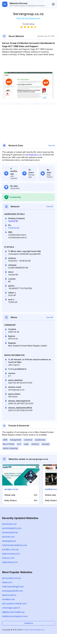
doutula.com (8, 536)
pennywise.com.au (11, 578)
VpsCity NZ (13, 221)
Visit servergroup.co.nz (28, 18)
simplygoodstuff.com (12, 590)
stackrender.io (9, 595)
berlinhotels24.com (11, 528)
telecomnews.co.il (11, 553)
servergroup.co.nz (34, 155)
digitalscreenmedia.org (13, 612)
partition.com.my (10, 549)
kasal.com (7, 582)
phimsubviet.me (10, 532)
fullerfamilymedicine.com (14, 545)
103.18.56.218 (13, 228)
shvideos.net (8, 599)
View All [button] (51, 145)
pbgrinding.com (10, 562)
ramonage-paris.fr (11, 607)
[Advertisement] (28, 64)
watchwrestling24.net (12, 586)
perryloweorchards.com (14, 603)
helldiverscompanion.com (15, 616)
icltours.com (8, 558)
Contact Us (28, 623)
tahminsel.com (9, 524)
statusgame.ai (9, 541)
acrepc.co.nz (11, 489)
